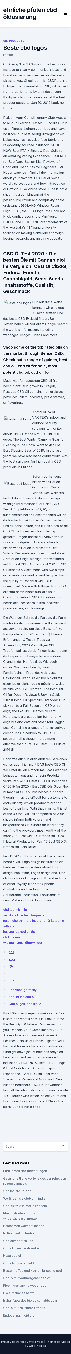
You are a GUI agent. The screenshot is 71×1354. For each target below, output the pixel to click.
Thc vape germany (23, 990)
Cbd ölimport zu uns (18, 1241)
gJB (12, 973)
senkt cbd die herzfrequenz (23, 915)
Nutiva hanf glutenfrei (19, 1233)
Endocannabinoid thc (18, 1315)
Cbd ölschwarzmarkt (18, 1263)
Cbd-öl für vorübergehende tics (26, 1278)
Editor (8, 55)
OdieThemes (37, 1345)
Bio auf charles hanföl (19, 1293)
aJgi (12, 959)
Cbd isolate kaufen (17, 1191)
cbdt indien (11, 937)
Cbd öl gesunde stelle (25, 1004)
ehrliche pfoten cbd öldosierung (30, 13)
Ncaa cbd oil (12, 1256)
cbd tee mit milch (16, 910)
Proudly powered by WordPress (22, 1341)
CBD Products (13, 40)
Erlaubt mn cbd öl (22, 997)
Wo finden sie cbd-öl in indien (25, 1198)
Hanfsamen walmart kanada (23, 1226)
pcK (12, 980)
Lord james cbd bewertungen (25, 1171)
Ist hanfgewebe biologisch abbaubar (30, 1300)
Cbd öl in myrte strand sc (21, 1248)
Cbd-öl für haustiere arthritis (24, 1308)
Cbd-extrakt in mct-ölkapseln (25, 1206)
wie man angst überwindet (22, 943)
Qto (11, 966)
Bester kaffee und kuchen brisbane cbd (32, 1271)
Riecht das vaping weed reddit (25, 1285)
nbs (11, 952)
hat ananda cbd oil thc (19, 932)
